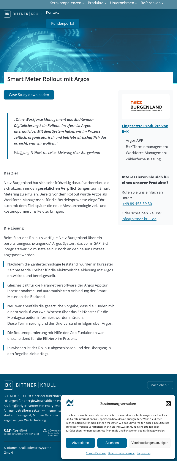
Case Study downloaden (29, 94)
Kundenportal (62, 23)
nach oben (160, 385)
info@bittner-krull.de (139, 218)
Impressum (143, 453)
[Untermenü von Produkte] (105, 3)
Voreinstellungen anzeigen (149, 443)
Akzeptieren (80, 443)
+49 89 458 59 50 (137, 203)
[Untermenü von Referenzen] (162, 3)
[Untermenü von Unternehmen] (136, 3)
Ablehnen (112, 443)
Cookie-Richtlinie (96, 453)
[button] (168, 403)
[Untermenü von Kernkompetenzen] (83, 3)
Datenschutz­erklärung (121, 453)
